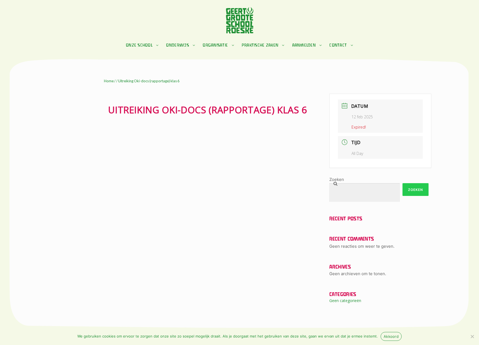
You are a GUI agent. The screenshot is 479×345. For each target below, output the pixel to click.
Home (109, 81)
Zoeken (336, 179)
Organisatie (215, 45)
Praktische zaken (260, 45)
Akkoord (391, 336)
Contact (338, 45)
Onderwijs (177, 45)
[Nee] (472, 336)
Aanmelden (304, 45)
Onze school (139, 45)
